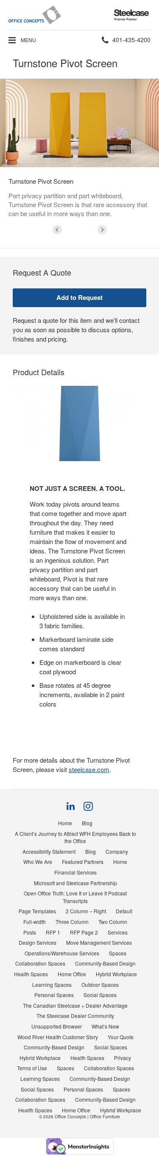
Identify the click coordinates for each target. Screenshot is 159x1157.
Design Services (37, 942)
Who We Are (37, 861)
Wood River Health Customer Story (57, 1036)
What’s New (105, 1026)
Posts (29, 932)
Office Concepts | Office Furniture (87, 1117)
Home (65, 822)
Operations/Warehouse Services (62, 953)
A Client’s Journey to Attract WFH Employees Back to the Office (75, 837)
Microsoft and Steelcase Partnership (75, 882)
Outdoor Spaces (100, 984)
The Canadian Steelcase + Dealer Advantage (75, 1005)
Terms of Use (32, 1068)
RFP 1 (53, 932)
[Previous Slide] (57, 229)
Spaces (117, 953)
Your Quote (121, 1036)
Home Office (72, 973)
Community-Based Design (105, 963)
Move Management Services (99, 942)
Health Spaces (31, 973)
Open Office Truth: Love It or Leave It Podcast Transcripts (75, 896)
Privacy (122, 1057)
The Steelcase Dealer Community (75, 1015)
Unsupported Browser (56, 1026)
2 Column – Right (86, 911)
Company (117, 851)
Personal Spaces (54, 994)
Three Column (72, 921)
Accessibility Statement (48, 851)
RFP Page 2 (84, 932)
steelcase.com (89, 769)
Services (118, 932)
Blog (87, 822)
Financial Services (75, 872)
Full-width (34, 921)
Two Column (112, 921)
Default (124, 911)
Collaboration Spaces (40, 963)
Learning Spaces (52, 984)
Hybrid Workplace (116, 973)
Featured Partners (82, 861)
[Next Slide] (102, 229)
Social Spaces (100, 994)
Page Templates (37, 911)
